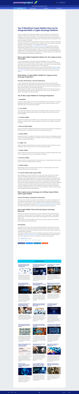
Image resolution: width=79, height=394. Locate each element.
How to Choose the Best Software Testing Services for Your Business (24, 284)
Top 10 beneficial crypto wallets (39, 46)
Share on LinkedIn (38, 243)
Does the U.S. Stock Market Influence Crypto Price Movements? (52, 345)
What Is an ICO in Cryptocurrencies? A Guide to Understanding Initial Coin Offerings (24, 365)
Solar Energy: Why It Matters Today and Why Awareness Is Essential (24, 325)
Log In (57, 2)
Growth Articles (20, 8)
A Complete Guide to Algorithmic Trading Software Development (53, 325)
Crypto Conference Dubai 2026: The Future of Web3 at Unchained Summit (24, 345)
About (9, 392)
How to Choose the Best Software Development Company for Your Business (39, 284)
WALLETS (26, 240)
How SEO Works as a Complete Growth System (53, 265)
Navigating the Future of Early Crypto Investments (39, 345)
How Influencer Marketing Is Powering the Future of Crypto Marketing (39, 325)
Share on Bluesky (30, 243)
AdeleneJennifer (24, 238)
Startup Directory (33, 8)
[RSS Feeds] (39, 392)
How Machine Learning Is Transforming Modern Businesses (52, 304)
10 (32, 240)
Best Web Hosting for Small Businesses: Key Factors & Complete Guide (23, 265)
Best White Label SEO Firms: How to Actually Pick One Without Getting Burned (39, 265)
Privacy (64, 392)
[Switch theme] (54, 2)
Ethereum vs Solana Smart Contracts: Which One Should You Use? (53, 364)
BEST (19, 240)
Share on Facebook (22, 243)
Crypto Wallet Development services (30, 234)
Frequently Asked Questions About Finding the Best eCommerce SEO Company (24, 304)
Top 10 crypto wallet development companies (46, 204)
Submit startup (62, 2)
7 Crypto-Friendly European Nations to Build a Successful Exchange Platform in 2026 (39, 364)
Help (12, 392)
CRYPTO (22, 240)
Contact (69, 392)
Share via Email (45, 243)
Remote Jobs (46, 8)
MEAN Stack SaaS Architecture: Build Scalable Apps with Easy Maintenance (39, 304)
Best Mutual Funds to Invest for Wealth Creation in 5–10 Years (53, 284)
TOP (30, 240)
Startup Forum (59, 8)
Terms (15, 392)
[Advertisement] (39, 19)
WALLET (39, 240)
